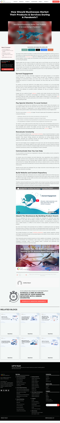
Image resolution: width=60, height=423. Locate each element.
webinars (34, 93)
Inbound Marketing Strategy (44, 274)
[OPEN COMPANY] (48, 1)
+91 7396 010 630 (5, 378)
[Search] (58, 405)
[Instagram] (8, 390)
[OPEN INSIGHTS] (42, 1)
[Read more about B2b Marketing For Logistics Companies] (30, 346)
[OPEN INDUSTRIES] (23, 1)
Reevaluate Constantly (6, 53)
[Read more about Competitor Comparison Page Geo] (9, 322)
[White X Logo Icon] (4, 390)
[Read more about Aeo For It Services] (50, 346)
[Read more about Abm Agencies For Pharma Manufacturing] (30, 322)
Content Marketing (35, 274)
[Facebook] (1, 390)
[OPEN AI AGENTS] (29, 1)
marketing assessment (38, 232)
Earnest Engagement (6, 49)
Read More (10, 333)
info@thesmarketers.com (7, 377)
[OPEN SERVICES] (17, 1)
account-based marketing (36, 134)
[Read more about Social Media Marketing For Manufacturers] (9, 346)
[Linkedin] (6, 390)
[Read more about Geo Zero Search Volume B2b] (50, 322)
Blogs (30, 274)
